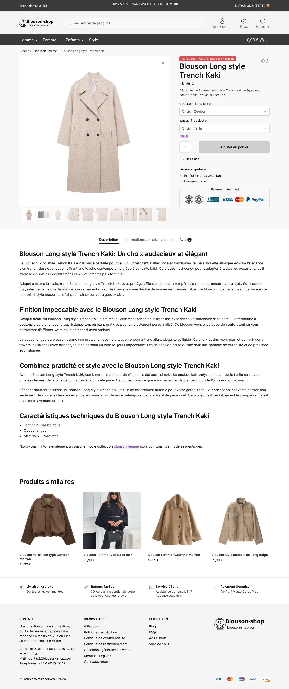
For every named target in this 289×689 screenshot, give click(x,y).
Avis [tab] (184, 239)
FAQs (244, 26)
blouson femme (126, 446)
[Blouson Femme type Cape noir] (112, 520)
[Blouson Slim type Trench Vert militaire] (263, 61)
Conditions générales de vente (107, 650)
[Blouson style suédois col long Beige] (240, 520)
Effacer (184, 135)
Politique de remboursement (105, 644)
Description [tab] (108, 239)
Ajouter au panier (234, 147)
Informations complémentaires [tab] (148, 239)
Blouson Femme (46, 51)
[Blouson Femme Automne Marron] (176, 520)
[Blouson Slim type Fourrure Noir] (267, 61)
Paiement (262, 26)
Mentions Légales (97, 656)
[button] (163, 62)
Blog (152, 626)
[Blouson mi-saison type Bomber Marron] (48, 520)
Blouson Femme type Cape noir (107, 555)
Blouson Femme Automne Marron (174, 555)
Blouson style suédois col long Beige (240, 555)
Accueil (26, 51)
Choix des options (48, 573)
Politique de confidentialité (104, 638)
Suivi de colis (159, 644)
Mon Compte (222, 26)
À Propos (91, 626)
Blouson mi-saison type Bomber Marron (44, 557)
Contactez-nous (96, 662)
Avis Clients (158, 638)
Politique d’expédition (100, 632)
